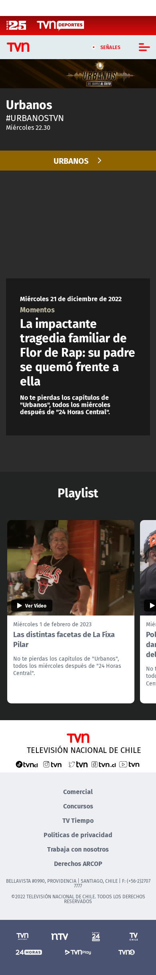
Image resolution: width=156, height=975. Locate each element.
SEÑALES (110, 47)
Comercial (78, 791)
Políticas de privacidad (78, 835)
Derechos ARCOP (78, 863)
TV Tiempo (78, 820)
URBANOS (71, 160)
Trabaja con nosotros (78, 849)
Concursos (78, 806)
